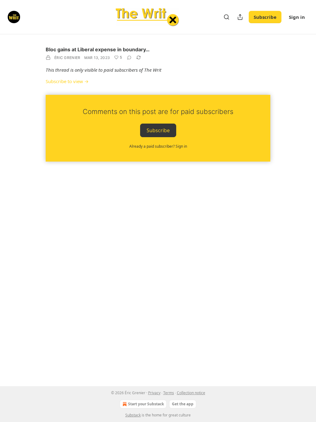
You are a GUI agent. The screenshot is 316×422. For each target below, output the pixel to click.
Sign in (297, 17)
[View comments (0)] (129, 57)
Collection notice (191, 392)
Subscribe (265, 17)
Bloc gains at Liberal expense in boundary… (98, 49)
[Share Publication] (240, 17)
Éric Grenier (67, 57)
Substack (133, 415)
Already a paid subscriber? (158, 146)
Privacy (154, 392)
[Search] (226, 17)
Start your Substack (146, 404)
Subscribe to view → (67, 81)
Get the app (182, 404)
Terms (168, 392)
